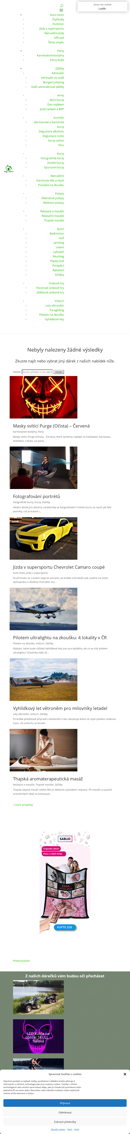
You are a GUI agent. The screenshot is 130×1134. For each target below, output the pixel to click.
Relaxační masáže (53, 216)
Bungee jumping (53, 82)
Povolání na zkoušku (51, 185)
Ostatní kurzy (55, 163)
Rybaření (58, 270)
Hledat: (17, 371)
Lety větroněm (55, 305)
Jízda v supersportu (51, 28)
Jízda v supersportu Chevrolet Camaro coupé (59, 567)
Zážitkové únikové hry (50, 292)
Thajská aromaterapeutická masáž (48, 779)
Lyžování (58, 252)
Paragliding (57, 310)
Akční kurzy (57, 100)
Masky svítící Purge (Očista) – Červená (51, 426)
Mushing (58, 256)
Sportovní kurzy (54, 167)
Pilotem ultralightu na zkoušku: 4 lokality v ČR (60, 637)
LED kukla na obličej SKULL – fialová (38, 1037)
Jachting (59, 243)
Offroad (59, 38)
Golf (61, 238)
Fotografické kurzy (52, 158)
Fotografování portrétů (36, 496)
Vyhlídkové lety (54, 319)
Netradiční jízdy (54, 33)
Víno (61, 145)
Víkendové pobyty (52, 198)
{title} (69, 1129)
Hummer (58, 24)
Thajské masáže (54, 220)
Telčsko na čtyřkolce (38, 996)
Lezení (60, 247)
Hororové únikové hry (50, 288)
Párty (60, 51)
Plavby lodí (57, 261)
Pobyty (59, 193)
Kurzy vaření (56, 140)
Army (60, 95)
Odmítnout (65, 1112)
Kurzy (60, 153)
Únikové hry (56, 283)
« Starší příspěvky (23, 804)
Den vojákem (55, 104)
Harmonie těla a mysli (50, 180)
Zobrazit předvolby (65, 1121)
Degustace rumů (53, 136)
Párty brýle (57, 60)
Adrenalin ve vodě (52, 78)
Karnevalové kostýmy (50, 55)
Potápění (58, 265)
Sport (60, 229)
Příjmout (65, 1103)
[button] (125, 1074)
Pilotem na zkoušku (51, 315)
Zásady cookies (58, 1129)
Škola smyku (56, 42)
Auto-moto (57, 15)
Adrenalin (58, 73)
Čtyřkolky (58, 19)
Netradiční (57, 176)
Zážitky (59, 68)
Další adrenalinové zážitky (47, 87)
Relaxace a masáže (52, 211)
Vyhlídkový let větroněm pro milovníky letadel (60, 708)
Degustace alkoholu (51, 131)
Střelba (59, 275)
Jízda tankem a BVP (52, 109)
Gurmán (58, 117)
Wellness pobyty (53, 203)
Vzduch (59, 301)
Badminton (57, 233)
